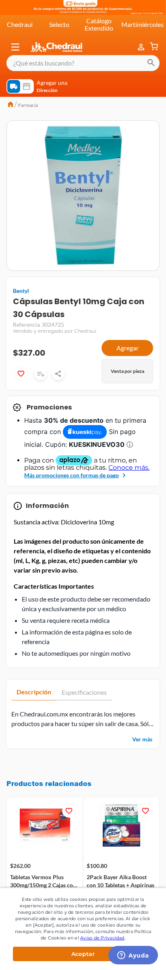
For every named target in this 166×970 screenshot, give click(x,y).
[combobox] (83, 63)
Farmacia (28, 105)
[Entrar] (142, 47)
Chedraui (20, 24)
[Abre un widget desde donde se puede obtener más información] (133, 956)
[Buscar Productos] (151, 63)
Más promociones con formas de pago (71, 475)
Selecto (59, 24)
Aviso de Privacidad (102, 938)
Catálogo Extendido (99, 24)
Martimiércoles (142, 24)
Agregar (127, 348)
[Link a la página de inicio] (10, 105)
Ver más (142, 739)
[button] (15, 47)
